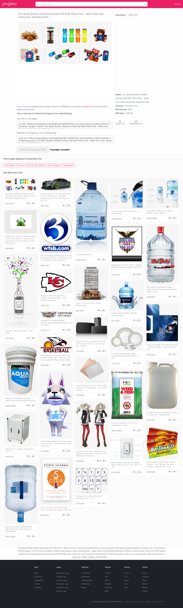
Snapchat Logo (62, 587)
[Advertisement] (48, 83)
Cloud (126, 573)
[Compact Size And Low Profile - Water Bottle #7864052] (127, 193)
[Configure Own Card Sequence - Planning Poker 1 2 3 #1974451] (91, 480)
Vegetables (39, 580)
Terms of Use (158, 602)
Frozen (108, 573)
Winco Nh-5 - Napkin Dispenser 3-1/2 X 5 (19, 450)
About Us (129, 602)
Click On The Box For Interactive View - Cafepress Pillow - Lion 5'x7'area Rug (162, 347)
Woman (108, 584)
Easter (84, 587)
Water (144, 584)
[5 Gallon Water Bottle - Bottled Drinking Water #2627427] (127, 296)
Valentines (85, 584)
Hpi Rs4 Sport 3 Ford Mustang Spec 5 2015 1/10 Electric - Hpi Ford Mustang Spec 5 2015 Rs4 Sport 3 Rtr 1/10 (56, 197)
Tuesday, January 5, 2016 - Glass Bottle (19, 332)
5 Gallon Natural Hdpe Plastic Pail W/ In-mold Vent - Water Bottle (162, 414)
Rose (144, 580)
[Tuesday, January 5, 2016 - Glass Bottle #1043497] (21, 291)
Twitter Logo (61, 577)
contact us (86, 106)
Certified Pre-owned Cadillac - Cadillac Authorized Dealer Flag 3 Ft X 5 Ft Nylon (56, 322)
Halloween (85, 577)
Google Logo (61, 591)
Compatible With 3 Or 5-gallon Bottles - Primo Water (159, 212)
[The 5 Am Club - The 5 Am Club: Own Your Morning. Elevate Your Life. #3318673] (56, 481)
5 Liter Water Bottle (84, 254)
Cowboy (108, 587)
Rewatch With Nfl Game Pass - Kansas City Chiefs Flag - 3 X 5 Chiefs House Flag (54, 298)
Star (126, 584)
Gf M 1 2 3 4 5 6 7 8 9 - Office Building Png (88, 304)
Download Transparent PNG (33, 149)
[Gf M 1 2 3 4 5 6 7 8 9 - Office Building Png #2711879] (91, 283)
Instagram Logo (62, 573)
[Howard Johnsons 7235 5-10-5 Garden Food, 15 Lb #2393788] (127, 395)
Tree (126, 587)
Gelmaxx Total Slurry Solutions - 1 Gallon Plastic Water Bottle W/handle (20, 399)
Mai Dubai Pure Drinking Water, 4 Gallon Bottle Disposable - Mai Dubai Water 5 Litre (162, 289)
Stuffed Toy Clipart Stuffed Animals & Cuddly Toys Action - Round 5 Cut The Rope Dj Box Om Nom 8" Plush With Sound (20, 239)
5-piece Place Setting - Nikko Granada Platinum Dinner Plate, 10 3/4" (125, 356)
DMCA (148, 602)
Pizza (36, 573)
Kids (107, 591)
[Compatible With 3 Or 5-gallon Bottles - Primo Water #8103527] (162, 193)
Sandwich (38, 577)
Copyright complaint (60, 149)
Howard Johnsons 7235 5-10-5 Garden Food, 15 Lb (124, 424)
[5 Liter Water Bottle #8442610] (91, 215)
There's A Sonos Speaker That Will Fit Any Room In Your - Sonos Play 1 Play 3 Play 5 (91, 343)
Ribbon (145, 587)
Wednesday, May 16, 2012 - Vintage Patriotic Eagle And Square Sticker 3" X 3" (126, 267)
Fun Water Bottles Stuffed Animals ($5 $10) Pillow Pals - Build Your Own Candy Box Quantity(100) (20, 196)
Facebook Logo (62, 584)
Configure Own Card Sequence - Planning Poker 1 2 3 (89, 497)
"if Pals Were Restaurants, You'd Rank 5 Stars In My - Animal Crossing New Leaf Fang (56, 443)
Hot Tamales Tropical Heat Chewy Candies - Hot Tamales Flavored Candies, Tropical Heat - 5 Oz (161, 464)
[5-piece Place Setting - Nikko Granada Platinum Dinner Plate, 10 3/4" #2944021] (127, 339)
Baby (107, 580)
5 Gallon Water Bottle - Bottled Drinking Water (124, 314)
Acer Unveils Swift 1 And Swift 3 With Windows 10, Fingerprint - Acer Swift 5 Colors (91, 387)
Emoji (144, 573)
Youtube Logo (61, 580)
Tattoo (145, 591)
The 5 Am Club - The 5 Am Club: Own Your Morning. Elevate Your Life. (56, 509)
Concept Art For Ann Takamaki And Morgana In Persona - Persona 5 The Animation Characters (91, 453)
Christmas (85, 573)
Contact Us (139, 602)
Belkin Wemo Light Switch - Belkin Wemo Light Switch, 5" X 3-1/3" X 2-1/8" (126, 465)
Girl (106, 577)
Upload (177, 4)
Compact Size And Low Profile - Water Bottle (124, 212)
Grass (126, 580)
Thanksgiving (86, 580)
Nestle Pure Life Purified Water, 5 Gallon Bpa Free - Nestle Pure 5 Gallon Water (18, 529)
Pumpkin (37, 587)
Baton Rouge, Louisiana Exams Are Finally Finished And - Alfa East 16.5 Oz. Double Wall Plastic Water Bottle (55, 357)
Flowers (145, 577)
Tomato (37, 584)
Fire (125, 577)
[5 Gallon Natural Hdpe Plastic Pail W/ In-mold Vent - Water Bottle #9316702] (162, 385)
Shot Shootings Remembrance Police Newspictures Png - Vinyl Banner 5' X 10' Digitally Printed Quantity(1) (56, 258)
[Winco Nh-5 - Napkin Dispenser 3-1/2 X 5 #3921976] (21, 429)
